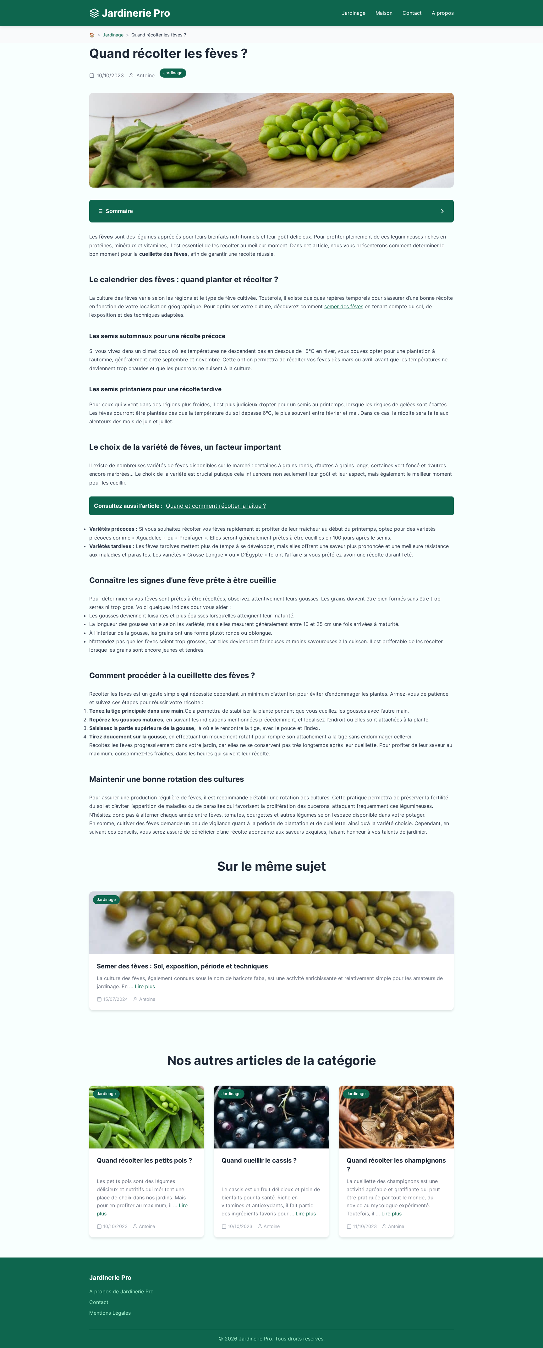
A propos (443, 13)
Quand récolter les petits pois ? (144, 1160)
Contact (412, 13)
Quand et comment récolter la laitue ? (216, 505)
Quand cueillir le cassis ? (259, 1160)
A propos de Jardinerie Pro (121, 1291)
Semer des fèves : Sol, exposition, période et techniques (182, 966)
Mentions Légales (110, 1313)
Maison (384, 13)
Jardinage (353, 13)
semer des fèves (343, 306)
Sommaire (119, 211)
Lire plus (145, 986)
